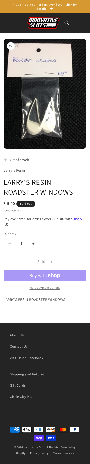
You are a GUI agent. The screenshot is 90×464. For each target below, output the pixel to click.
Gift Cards (18, 385)
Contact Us (19, 346)
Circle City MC (21, 396)
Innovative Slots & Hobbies (42, 447)
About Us (17, 335)
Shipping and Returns (27, 374)
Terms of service (63, 453)
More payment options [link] (45, 287)
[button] (10, 22)
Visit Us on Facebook (27, 358)
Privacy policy (39, 453)
